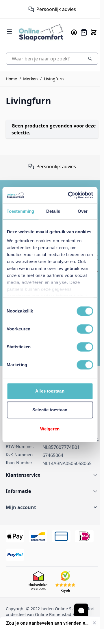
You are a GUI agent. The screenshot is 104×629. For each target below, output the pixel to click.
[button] (52, 507)
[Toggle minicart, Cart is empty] (93, 32)
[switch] (85, 329)
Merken (30, 79)
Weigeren (50, 428)
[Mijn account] (74, 32)
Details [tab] (53, 211)
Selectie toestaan (49, 409)
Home (11, 79)
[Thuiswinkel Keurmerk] (28, 9)
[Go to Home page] (41, 32)
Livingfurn (54, 79)
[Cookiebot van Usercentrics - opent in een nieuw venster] (70, 195)
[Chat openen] (81, 610)
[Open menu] (9, 31)
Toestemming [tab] (20, 211)
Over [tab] (83, 211)
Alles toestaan (49, 390)
